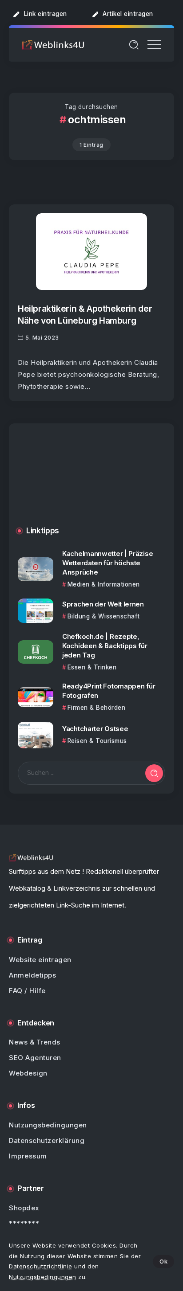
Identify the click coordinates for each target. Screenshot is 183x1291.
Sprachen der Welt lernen (103, 604)
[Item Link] (91, 251)
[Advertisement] (91, 481)
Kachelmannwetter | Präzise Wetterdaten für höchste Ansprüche (107, 562)
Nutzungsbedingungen (42, 1276)
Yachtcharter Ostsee (95, 728)
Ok (163, 1261)
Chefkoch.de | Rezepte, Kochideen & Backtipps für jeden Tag (104, 645)
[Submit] (154, 773)
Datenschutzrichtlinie (40, 1266)
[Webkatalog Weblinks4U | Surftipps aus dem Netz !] (53, 44)
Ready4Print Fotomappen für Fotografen (108, 691)
